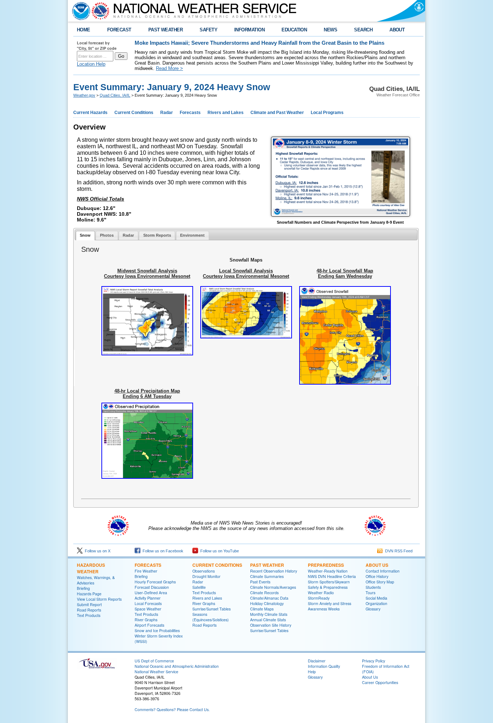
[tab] (85, 236)
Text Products (88, 615)
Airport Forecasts (149, 625)
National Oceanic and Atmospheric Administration (177, 666)
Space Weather (148, 609)
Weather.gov (84, 95)
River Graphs (146, 619)
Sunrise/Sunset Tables (211, 609)
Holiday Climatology (267, 603)
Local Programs (327, 112)
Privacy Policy (373, 660)
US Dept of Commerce (154, 660)
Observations (203, 571)
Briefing (83, 588)
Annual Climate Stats (268, 619)
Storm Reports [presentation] (157, 235)
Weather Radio (321, 592)
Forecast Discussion (152, 587)
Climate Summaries (267, 576)
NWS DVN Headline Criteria (332, 576)
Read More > (169, 68)
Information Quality (324, 666)
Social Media (376, 598)
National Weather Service (156, 671)
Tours (370, 592)
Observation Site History (270, 625)
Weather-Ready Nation (328, 571)
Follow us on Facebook (161, 551)
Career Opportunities (380, 682)
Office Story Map (380, 581)
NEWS (330, 29)
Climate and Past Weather (277, 112)
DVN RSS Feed (398, 551)
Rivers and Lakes (226, 112)
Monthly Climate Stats (268, 614)
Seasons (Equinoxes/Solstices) (210, 617)
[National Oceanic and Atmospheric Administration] (79, 11)
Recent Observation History (273, 571)
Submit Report (89, 604)
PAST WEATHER (165, 29)
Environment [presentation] (192, 235)
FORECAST (119, 29)
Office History (377, 576)
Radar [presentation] (128, 235)
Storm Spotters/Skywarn (329, 581)
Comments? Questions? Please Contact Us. (172, 709)
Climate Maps (262, 609)
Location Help (91, 64)
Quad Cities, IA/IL (115, 95)
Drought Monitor (206, 576)
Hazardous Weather (91, 568)
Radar (166, 112)
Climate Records (264, 592)
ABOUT (397, 29)
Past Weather (267, 565)
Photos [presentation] (107, 235)
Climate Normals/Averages (273, 587)
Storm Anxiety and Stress (329, 603)
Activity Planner (148, 598)
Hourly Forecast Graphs (155, 581)
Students (373, 587)
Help (312, 671)
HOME (83, 29)
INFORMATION (249, 29)
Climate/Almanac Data (269, 598)
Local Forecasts (148, 603)
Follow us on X (96, 551)
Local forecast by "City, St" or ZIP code (97, 45)
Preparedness (326, 565)
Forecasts (190, 112)
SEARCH (363, 29)
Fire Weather (146, 571)
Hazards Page (89, 593)
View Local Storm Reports (99, 599)
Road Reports (89, 610)
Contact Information (383, 571)
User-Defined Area (151, 592)
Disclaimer (317, 660)
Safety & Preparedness (328, 587)
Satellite (199, 587)
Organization (376, 603)
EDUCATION (294, 29)
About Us (377, 565)
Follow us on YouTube (218, 551)
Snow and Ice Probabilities (157, 630)
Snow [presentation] (85, 235)
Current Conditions (133, 112)
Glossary (373, 609)
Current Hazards (90, 112)
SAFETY (208, 29)
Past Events (260, 581)
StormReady (319, 598)
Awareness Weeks (324, 609)
